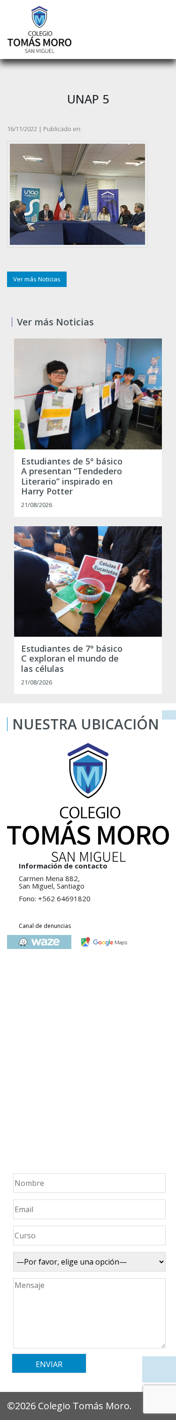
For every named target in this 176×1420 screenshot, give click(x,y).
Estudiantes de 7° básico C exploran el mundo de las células (71, 659)
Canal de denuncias (45, 926)
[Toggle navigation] (162, 29)
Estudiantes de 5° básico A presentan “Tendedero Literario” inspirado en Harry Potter (71, 476)
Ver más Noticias (37, 279)
